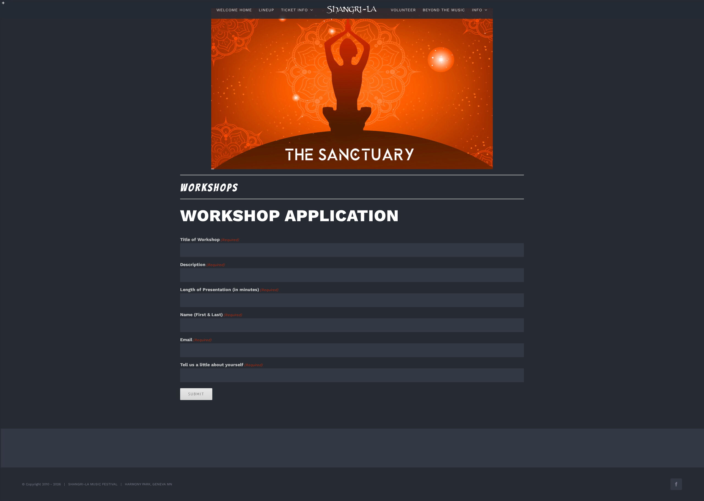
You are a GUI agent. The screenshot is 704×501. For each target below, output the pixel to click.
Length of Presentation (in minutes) (229, 289)
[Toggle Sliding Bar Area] (6, 5)
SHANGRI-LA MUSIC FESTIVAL (92, 484)
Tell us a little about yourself (221, 364)
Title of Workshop (209, 239)
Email (195, 339)
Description (202, 264)
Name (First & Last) (211, 314)
